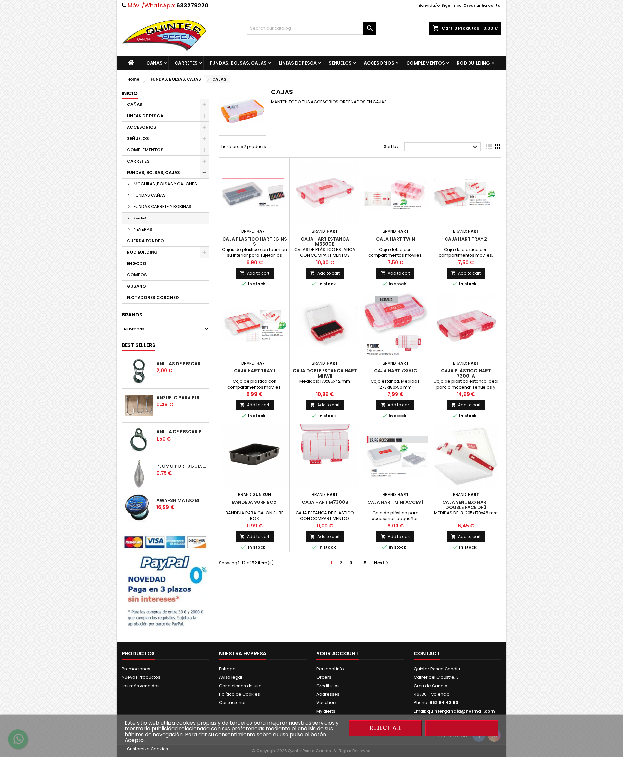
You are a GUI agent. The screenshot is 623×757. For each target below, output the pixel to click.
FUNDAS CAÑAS (149, 195)
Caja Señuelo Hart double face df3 (465, 505)
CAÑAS (154, 63)
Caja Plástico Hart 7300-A (466, 373)
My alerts (325, 711)
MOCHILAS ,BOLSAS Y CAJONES (165, 184)
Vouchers (326, 703)
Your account (337, 653)
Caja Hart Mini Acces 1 (395, 502)
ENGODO (136, 263)
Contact (427, 653)
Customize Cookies (147, 749)
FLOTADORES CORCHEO (153, 297)
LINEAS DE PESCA (298, 63)
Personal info (330, 669)
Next (382, 563)
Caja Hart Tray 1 (254, 370)
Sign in (448, 5)
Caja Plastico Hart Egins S (254, 241)
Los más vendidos (141, 686)
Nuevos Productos (141, 677)
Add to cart (254, 273)
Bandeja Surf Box (254, 502)
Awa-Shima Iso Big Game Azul (181, 500)
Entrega (227, 669)
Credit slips (328, 686)
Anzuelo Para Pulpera (181, 397)
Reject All (385, 728)
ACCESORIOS (379, 63)
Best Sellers (138, 345)
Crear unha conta (482, 5)
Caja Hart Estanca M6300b (325, 241)
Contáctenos (233, 703)
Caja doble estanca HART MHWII (325, 373)
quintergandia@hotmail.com (461, 711)
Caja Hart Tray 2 (466, 239)
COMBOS (137, 275)
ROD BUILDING (473, 63)
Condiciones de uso (240, 686)
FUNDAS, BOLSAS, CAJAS (238, 63)
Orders (323, 677)
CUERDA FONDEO (145, 241)
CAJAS (141, 218)
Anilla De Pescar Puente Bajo (181, 431)
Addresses (327, 694)
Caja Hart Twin (395, 239)
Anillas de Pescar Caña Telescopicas (181, 363)
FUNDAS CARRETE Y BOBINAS (162, 207)
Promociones (136, 669)
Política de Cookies (239, 694)
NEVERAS (143, 229)
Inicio (130, 93)
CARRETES (186, 63)
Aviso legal (230, 677)
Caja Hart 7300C (395, 370)
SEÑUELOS (340, 63)
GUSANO (136, 286)
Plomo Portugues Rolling (181, 466)
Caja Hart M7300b (325, 502)
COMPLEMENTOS (425, 63)
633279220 (192, 5)
